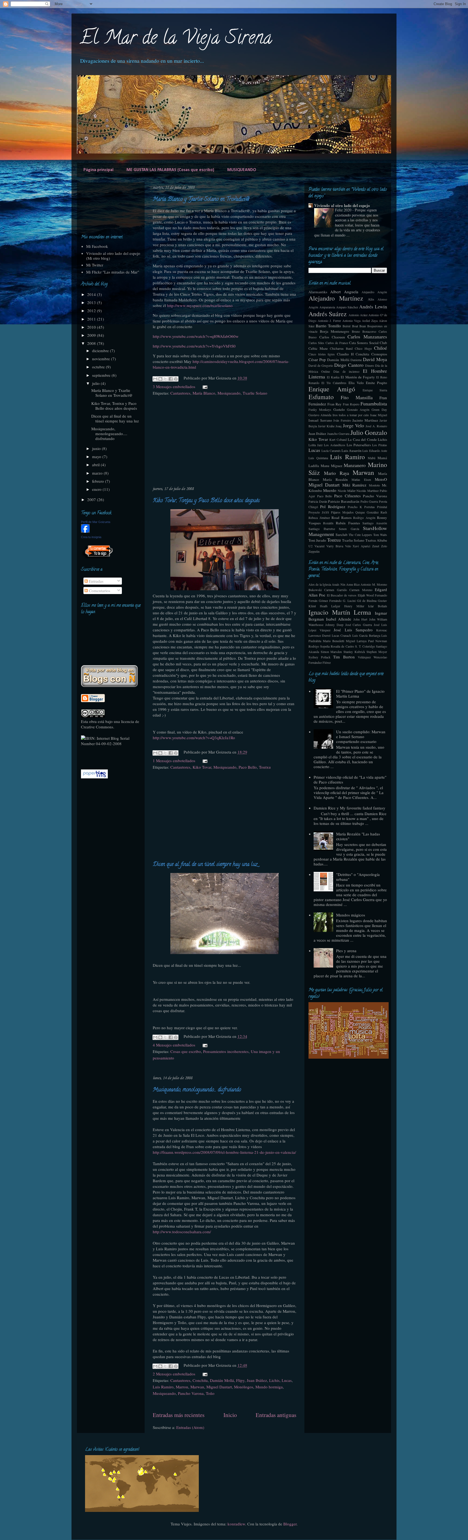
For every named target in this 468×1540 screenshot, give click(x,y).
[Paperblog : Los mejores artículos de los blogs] (94, 776)
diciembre (101, 350)
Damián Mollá (222, 1380)
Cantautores (180, 393)
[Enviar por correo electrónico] (155, 379)
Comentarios (99, 590)
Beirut (346, 326)
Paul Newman (377, 641)
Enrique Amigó (331, 389)
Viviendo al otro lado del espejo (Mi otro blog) (113, 256)
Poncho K (355, 507)
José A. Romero (376, 426)
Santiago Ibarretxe (321, 528)
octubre (99, 366)
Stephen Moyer (376, 651)
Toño (210, 1393)
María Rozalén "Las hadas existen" (358, 836)
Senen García (349, 528)
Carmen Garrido (335, 590)
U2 (310, 546)
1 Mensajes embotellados (174, 760)
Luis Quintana (318, 458)
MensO (381, 479)
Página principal (98, 170)
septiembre (102, 375)
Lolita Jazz (315, 445)
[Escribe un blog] (160, 379)
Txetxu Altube (376, 540)
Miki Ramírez (354, 485)
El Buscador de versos (342, 595)
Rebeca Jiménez (319, 517)
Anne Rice (353, 584)
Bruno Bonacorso (364, 331)
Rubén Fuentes (348, 523)
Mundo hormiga (269, 1386)
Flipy (240, 1380)
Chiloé (380, 348)
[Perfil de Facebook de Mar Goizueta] (85, 531)
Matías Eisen (361, 479)
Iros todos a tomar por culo (351, 415)
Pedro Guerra (369, 501)
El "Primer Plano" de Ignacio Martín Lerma (360, 693)
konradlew (236, 1523)
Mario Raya (336, 473)
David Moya (375, 359)
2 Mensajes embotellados (174, 1373)
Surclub (341, 534)
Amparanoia (327, 307)
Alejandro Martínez (335, 298)
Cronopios (379, 354)
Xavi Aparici (361, 546)
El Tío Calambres (333, 383)
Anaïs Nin (338, 584)
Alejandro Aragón (374, 292)
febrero (98, 481)
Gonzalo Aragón (358, 409)
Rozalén (328, 523)
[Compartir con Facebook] (170, 379)
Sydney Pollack (319, 657)
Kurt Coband (338, 439)
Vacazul (319, 546)
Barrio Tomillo (328, 325)
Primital (382, 507)
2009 (92, 335)
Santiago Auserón (374, 523)
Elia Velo (356, 382)
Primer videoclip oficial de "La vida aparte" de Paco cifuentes (350, 779)
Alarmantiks (317, 291)
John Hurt (360, 619)
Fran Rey (334, 404)
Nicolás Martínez (367, 490)
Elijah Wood (366, 595)
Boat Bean (359, 326)
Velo (348, 546)
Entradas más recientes (178, 1415)
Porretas (369, 507)
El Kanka (333, 377)
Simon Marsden (331, 651)
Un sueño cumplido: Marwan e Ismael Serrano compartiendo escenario (360, 736)
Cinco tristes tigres (321, 354)
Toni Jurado (317, 540)
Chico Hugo (363, 348)
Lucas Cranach (341, 635)
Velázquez (364, 657)
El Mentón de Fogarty (358, 377)
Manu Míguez (331, 465)
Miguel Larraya (356, 641)
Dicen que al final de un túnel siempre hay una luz (205, 865)
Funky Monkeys (319, 409)
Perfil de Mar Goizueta (95, 522)
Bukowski (315, 590)
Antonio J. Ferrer (329, 320)
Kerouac (381, 630)
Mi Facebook (97, 246)
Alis (371, 299)
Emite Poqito (376, 382)
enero (97, 489)
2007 (92, 499)
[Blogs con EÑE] (109, 685)
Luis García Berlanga (366, 635)
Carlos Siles (316, 343)
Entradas (95, 581)
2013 (92, 302)
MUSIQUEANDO (241, 170)
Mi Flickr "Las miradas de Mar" (112, 272)
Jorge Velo (353, 425)
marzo (98, 473)
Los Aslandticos (334, 445)
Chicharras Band (341, 348)
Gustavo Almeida (319, 415)
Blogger (290, 1523)
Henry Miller (354, 606)
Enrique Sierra (375, 390)
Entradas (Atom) (190, 1427)
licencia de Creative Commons (110, 724)
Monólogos (243, 1386)
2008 (92, 343)
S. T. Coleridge (365, 646)
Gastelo (339, 409)
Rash (384, 512)
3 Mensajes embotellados (174, 386)
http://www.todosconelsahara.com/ (182, 1231)
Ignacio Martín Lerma (339, 612)
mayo (97, 456)
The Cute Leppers (360, 534)
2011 (92, 319)
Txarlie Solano (255, 393)
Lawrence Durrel (319, 635)
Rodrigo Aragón (364, 517)
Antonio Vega (351, 320)
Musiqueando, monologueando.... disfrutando (197, 1090)
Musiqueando (228, 393)
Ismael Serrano (320, 420)
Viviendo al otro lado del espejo (342, 205)
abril (96, 464)
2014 (92, 294)
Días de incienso (346, 371)
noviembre (101, 358)
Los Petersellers (359, 444)
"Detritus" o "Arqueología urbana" (358, 877)
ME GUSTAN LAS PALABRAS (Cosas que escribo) (170, 170)
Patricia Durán (317, 501)
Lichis (274, 1380)
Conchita (200, 1380)
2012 (92, 310)
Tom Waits (380, 534)
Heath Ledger (330, 606)
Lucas (287, 1380)
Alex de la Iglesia (319, 584)
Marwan (197, 1386)
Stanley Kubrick (354, 651)
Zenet (375, 546)
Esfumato (321, 396)
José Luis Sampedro (353, 629)
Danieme (356, 360)
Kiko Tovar (202, 767)
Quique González (367, 512)
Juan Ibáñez (257, 1380)
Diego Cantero (348, 365)
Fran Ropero (351, 404)
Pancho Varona (191, 1393)
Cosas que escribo (185, 1051)
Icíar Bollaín (377, 606)
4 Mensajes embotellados (174, 1045)
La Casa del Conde (362, 439)
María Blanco (204, 393)
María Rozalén (335, 479)
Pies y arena (346, 950)
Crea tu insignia (91, 537)
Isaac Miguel (378, 415)
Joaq (339, 426)
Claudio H (345, 354)
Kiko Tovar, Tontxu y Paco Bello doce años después (206, 501)
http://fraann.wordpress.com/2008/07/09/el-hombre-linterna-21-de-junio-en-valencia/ (224, 1152)
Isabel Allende (339, 619)
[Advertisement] (224, 444)
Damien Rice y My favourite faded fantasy (349, 808)
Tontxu (265, 767)
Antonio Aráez (358, 315)
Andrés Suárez (327, 313)
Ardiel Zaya (370, 320)
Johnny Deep (334, 624)
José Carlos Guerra (358, 624)
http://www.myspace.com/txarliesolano (200, 305)
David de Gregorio (320, 365)
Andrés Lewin (373, 306)
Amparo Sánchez (347, 307)
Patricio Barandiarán (343, 501)
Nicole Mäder (347, 490)
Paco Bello (248, 767)
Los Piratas (379, 445)
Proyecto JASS (318, 512)
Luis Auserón (352, 450)
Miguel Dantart (219, 1386)
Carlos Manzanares (367, 336)
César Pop (317, 359)
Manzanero (355, 465)
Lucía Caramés (330, 450)
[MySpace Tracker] (98, 755)
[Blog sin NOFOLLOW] (97, 558)
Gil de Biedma (366, 600)
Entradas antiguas (276, 1415)
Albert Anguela (344, 291)
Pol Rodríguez (332, 506)
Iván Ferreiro (342, 420)
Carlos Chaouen (332, 337)
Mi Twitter (94, 265)
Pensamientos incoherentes (226, 1051)
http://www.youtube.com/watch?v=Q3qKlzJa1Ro (194, 737)
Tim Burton (344, 656)
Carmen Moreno (360, 590)
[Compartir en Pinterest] (175, 379)
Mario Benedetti (333, 641)
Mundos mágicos (350, 915)
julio (96, 383)
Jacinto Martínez (365, 420)
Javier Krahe (326, 426)
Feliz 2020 (343, 209)
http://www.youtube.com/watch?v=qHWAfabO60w (196, 336)
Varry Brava (334, 546)
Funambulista (373, 403)
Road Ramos (342, 517)
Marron (182, 1386)
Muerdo (329, 490)
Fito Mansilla (356, 397)
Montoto (374, 485)
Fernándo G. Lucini (342, 600)
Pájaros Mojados (342, 512)
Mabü (371, 458)
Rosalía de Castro (342, 646)
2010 (92, 327)
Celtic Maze (318, 348)
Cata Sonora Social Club (368, 342)
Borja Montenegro (334, 331)
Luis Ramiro (163, 1386)
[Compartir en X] (165, 379)
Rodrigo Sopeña (319, 646)
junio (97, 448)
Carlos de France (337, 343)
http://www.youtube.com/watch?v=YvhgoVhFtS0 (194, 346)
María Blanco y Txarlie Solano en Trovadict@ (201, 199)
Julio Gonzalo (368, 432)
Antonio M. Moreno (373, 584)
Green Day (379, 409)
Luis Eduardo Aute (374, 450)
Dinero (369, 365)
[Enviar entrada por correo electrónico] (203, 386)
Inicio (230, 1415)
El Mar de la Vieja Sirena (176, 39)
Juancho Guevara (338, 433)
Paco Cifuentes (347, 495)
